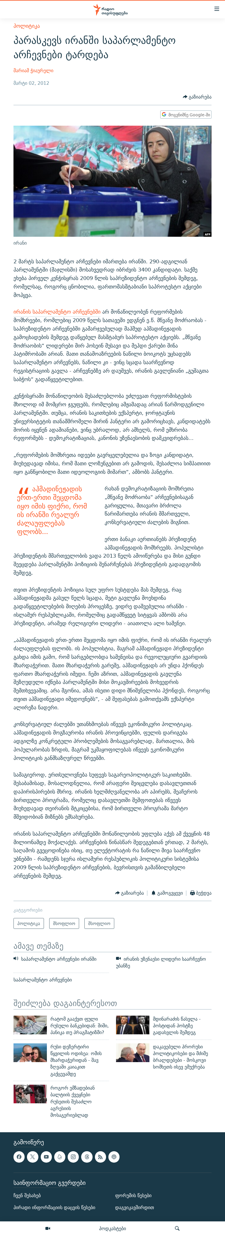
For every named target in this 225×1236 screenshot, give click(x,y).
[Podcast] (114, 1156)
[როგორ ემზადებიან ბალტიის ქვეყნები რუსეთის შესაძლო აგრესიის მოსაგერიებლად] (30, 1094)
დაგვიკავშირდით (134, 1207)
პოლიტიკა (26, 25)
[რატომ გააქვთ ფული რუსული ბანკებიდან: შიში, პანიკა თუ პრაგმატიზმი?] (30, 1025)
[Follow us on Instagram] (73, 1156)
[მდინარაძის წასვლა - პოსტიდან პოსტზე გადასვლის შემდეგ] (132, 1025)
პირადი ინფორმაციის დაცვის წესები (54, 1207)
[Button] (197, 97)
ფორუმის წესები (133, 1195)
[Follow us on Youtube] (46, 1156)
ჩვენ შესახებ (27, 1195)
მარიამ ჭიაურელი (33, 71)
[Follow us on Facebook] (19, 1156)
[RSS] (100, 1156)
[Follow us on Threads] (86, 1156)
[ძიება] (177, 1228)
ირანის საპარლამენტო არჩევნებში (56, 311)
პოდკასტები (112, 1228)
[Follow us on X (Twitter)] (32, 1156)
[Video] (48, 1228)
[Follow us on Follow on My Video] (59, 1156)
